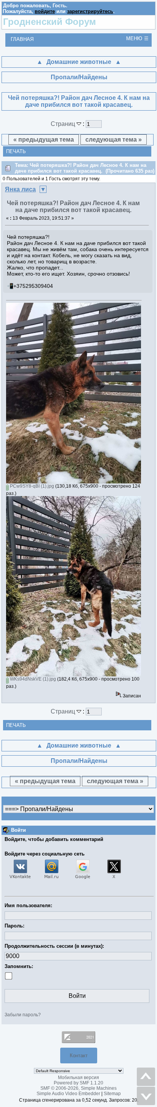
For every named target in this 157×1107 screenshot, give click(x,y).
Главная (22, 39)
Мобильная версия (78, 1077)
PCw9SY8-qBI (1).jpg (31, 486)
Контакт (79, 1055)
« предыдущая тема (43, 139)
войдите (45, 11)
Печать (16, 151)
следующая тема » (113, 139)
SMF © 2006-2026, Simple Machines (78, 1088)
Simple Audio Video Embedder (68, 1093)
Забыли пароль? (23, 1014)
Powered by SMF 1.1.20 (78, 1083)
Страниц (64, 124)
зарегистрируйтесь (90, 11)
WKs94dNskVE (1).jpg (32, 679)
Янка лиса (20, 189)
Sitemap (112, 1093)
